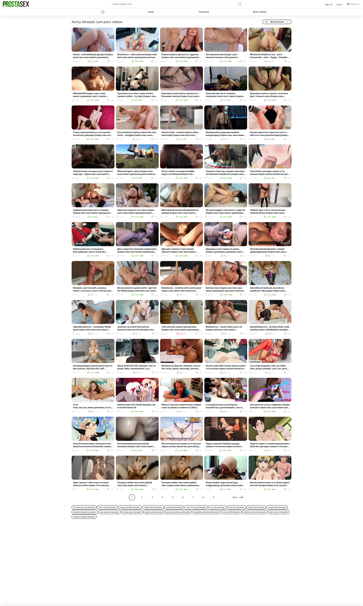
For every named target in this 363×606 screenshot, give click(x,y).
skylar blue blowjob (277, 507)
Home (102, 12)
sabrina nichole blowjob (255, 512)
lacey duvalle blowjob (130, 507)
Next (235, 497)
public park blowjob (154, 512)
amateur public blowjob (84, 517)
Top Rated (203, 11)
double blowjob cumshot (84, 512)
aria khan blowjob (174, 507)
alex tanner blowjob (279, 512)
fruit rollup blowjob (107, 507)
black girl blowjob (256, 507)
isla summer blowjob (109, 512)
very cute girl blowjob (196, 507)
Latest (151, 11)
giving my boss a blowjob (178, 512)
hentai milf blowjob (231, 512)
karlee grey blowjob (132, 512)
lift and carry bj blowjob (84, 507)
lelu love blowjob (236, 507)
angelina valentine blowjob (206, 512)
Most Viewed (259, 11)
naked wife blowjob (153, 507)
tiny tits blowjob (217, 507)
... (224, 497)
